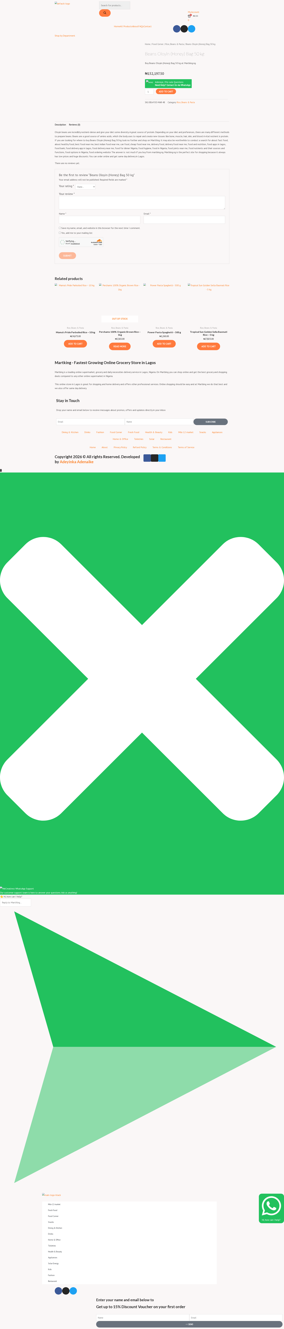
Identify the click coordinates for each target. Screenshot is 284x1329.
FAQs (141, 26)
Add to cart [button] (75, 343)
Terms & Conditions (162, 447)
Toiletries (138, 438)
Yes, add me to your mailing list (76, 232)
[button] (146, 110)
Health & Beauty (153, 432)
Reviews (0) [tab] (74, 124)
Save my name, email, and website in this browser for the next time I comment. (100, 227)
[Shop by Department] (58, 29)
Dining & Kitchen (70, 432)
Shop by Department (65, 35)
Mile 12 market (185, 432)
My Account (193, 11)
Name (62, 213)
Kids (170, 432)
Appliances (217, 432)
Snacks (202, 432)
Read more (119, 346)
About (135, 26)
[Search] (105, 13)
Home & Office (120, 438)
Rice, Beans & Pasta (174, 44)
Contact (148, 26)
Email (147, 213)
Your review (67, 194)
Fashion (100, 432)
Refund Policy (139, 447)
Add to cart (166, 91)
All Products (126, 26)
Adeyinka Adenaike (76, 461)
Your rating (66, 186)
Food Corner (157, 44)
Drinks (87, 432)
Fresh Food (133, 432)
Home (117, 26)
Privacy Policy (120, 447)
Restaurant (165, 438)
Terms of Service (186, 447)
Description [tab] (60, 124)
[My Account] (191, 5)
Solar (151, 438)
